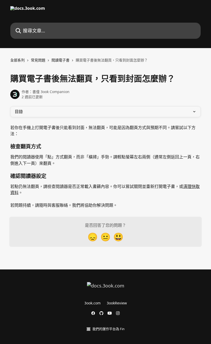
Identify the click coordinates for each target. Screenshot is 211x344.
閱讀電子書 (60, 60)
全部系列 (17, 60)
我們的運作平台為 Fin (108, 329)
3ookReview (117, 303)
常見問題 (38, 60)
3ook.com (92, 303)
